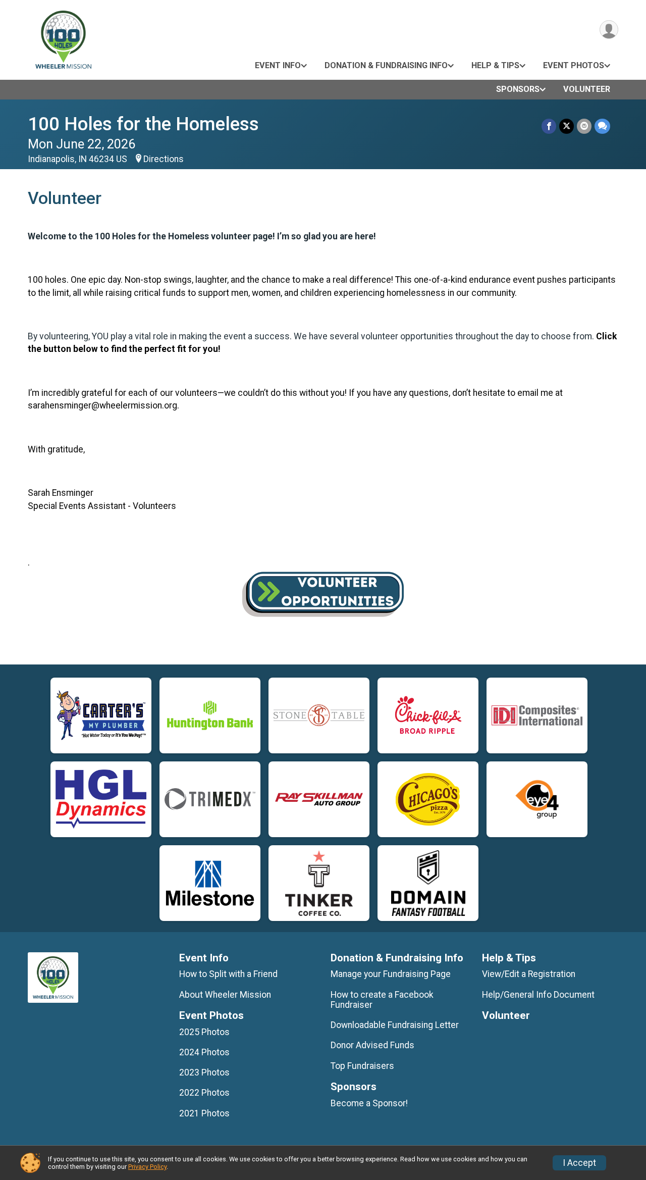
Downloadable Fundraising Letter (395, 1025)
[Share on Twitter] (566, 126)
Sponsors (518, 89)
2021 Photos (204, 1113)
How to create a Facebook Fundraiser (382, 1000)
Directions (163, 159)
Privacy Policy (147, 1166)
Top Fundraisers (362, 1066)
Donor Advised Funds (372, 1045)
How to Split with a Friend (228, 974)
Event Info (278, 65)
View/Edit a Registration (528, 974)
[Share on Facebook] (549, 126)
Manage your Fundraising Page (391, 974)
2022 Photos (204, 1093)
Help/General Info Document (538, 995)
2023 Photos (204, 1072)
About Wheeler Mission (225, 995)
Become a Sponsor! (369, 1103)
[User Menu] (609, 29)
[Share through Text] (602, 126)
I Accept (579, 1163)
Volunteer (586, 89)
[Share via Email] (584, 126)
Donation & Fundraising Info (386, 65)
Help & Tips (495, 65)
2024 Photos (204, 1052)
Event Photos (573, 65)
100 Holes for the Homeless (143, 124)
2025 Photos (204, 1032)
